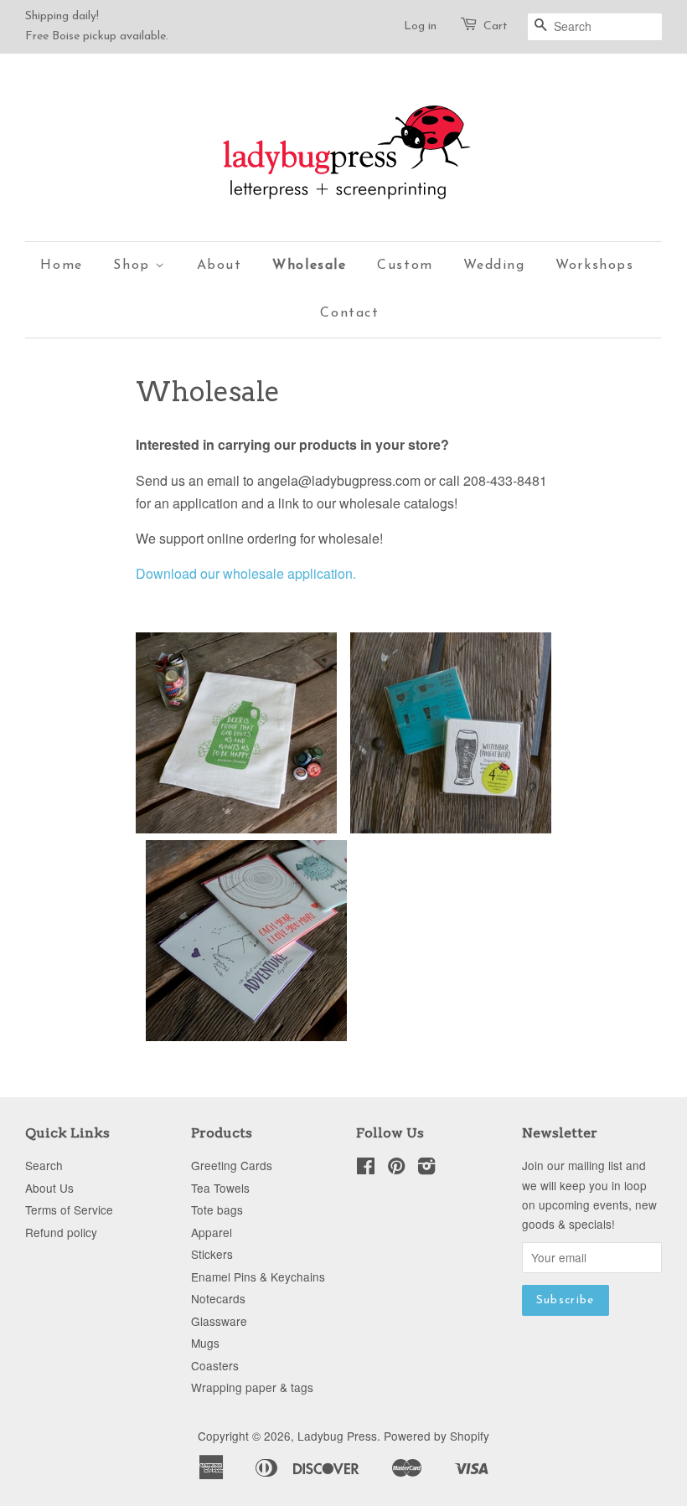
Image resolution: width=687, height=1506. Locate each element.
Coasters (215, 1365)
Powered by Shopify (436, 1435)
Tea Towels (220, 1187)
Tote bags (217, 1209)
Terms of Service (69, 1209)
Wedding (493, 265)
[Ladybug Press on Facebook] (365, 1168)
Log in (420, 26)
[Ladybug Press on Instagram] (426, 1168)
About (219, 265)
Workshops (594, 265)
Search (44, 1165)
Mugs (205, 1342)
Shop (134, 265)
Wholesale (309, 265)
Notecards (218, 1298)
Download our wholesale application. (246, 573)
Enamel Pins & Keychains (258, 1276)
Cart (495, 26)
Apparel (211, 1232)
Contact (349, 313)
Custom (405, 265)
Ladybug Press (337, 1435)
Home (61, 265)
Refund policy (61, 1232)
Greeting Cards (231, 1165)
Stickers (212, 1254)
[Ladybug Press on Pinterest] (396, 1168)
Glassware (219, 1321)
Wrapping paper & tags (252, 1387)
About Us (49, 1187)
